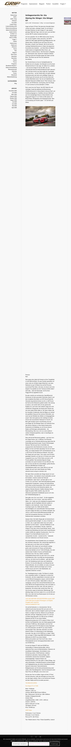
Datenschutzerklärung (11, 28)
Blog (42, 22)
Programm (14, 63)
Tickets (15, 73)
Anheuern (14, 20)
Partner (15, 60)
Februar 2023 (13, 96)
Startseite (14, 71)
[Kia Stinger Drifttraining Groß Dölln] (67, 21)
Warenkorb (14, 75)
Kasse (15, 48)
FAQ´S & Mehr (13, 37)
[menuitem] (17, 4)
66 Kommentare (35, 22)
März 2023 (14, 94)
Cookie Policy (13, 24)
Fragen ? (14, 39)
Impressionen (13, 43)
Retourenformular (12, 69)
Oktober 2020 (13, 98)
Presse (15, 62)
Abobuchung (13, 15)
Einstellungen (54, 744)
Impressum (14, 45)
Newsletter (14, 56)
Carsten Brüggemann (50, 22)
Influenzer (14, 47)
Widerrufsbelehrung (12, 77)
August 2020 (13, 100)
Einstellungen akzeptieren (20, 744)
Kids (15, 50)
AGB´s (15, 17)
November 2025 (13, 90)
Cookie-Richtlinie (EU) (11, 26)
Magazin (14, 52)
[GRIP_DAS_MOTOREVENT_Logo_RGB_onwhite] (12, 4)
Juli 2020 (14, 102)
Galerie (15, 41)
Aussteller (14, 22)
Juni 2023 (14, 92)
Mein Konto (14, 54)
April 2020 (14, 107)
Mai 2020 (14, 105)
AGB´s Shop (13, 19)
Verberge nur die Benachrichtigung (39, 744)
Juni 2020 (14, 104)
